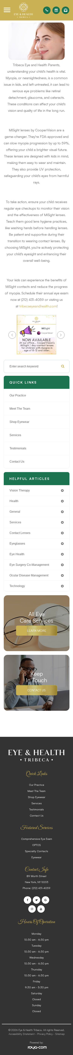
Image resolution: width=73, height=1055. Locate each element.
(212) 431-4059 (41, 888)
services (15, 522)
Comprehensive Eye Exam (36, 838)
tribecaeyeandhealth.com (38, 306)
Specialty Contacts (36, 851)
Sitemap (60, 1033)
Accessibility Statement (22, 1033)
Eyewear (36, 857)
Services (15, 435)
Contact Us (17, 461)
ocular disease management (29, 575)
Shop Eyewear (19, 421)
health (14, 501)
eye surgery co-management (29, 564)
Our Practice (18, 395)
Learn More (36, 630)
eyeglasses (17, 543)
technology (17, 586)
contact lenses (20, 532)
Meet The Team (20, 408)
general (15, 511)
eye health (17, 554)
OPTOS (36, 845)
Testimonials (18, 448)
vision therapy (20, 490)
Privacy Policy (45, 1033)
